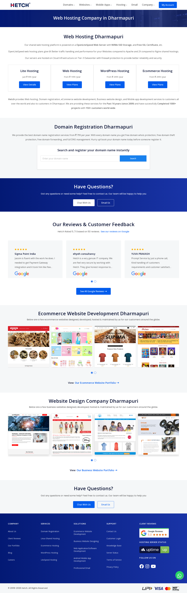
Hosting (120, 4)
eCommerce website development (78, 99)
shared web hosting (39, 44)
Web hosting (31, 99)
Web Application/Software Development (85, 549)
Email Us (105, 202)
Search (133, 158)
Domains (68, 4)
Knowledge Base (114, 545)
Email (134, 4)
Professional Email (82, 568)
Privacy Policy (113, 567)
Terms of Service (114, 560)
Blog (10, 552)
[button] (92, 281)
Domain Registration (50, 531)
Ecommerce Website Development (83, 532)
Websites (84, 4)
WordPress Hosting (49, 552)
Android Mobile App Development (82, 559)
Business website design (109, 99)
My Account (168, 4)
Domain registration (49, 99)
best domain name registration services (48, 135)
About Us (12, 531)
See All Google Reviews (92, 291)
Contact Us (111, 531)
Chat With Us (84, 202)
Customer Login (114, 538)
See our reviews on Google (115, 231)
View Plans (72, 84)
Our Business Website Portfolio (96, 470)
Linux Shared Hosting (50, 538)
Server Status (112, 552)
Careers (11, 560)
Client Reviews (14, 538)
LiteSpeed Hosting (49, 560)
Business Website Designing (86, 541)
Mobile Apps (103, 4)
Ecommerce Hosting (50, 545)
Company (147, 4)
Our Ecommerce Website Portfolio (95, 382)
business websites (56, 407)
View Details (29, 84)
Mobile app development (140, 99)
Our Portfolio (14, 545)
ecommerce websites (56, 319)
